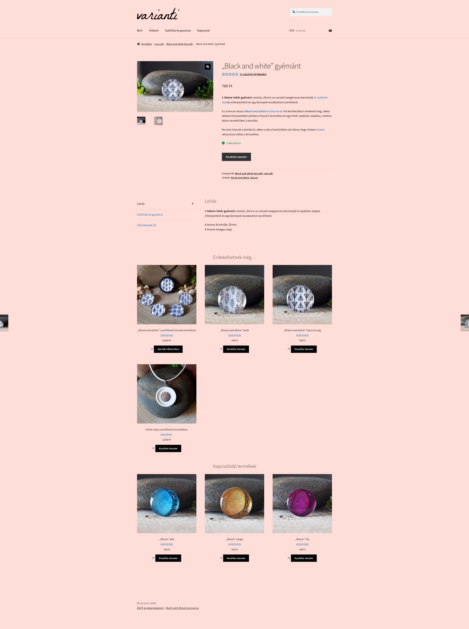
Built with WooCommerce (182, 608)
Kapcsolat (203, 30)
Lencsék (159, 44)
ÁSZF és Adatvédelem (150, 608)
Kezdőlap (146, 44)
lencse (254, 177)
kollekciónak (263, 111)
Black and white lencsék (180, 44)
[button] (208, 67)
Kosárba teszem (236, 157)
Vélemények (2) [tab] (146, 225)
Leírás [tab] (141, 203)
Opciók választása (168, 349)
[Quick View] (152, 349)
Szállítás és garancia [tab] (150, 214)
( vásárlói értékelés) (253, 74)
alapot (320, 129)
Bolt (140, 30)
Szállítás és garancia (178, 30)
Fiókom (154, 30)
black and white (240, 177)
